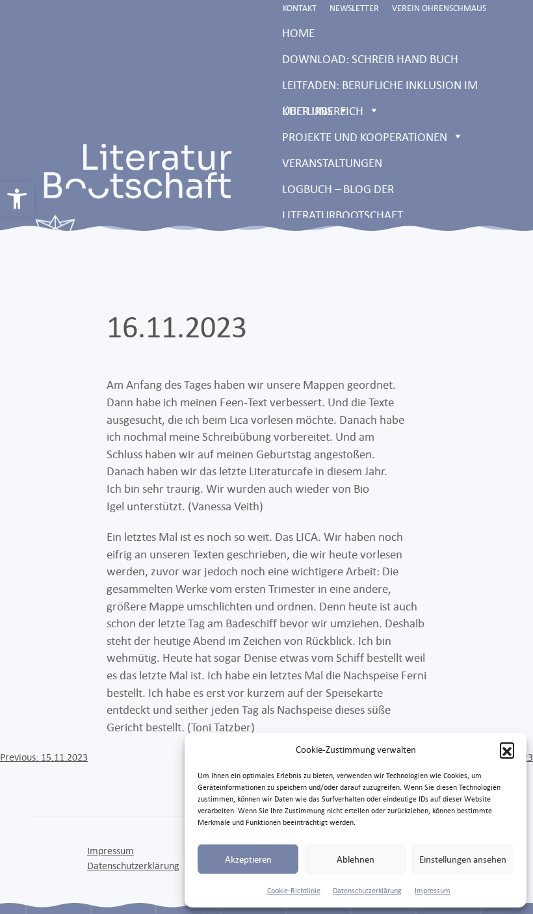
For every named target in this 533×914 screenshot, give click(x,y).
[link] (17, 199)
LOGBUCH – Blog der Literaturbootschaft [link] (342, 191)
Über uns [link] (307, 110)
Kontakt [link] (300, 8)
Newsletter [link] (354, 8)
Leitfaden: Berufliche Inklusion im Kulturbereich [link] (380, 87)
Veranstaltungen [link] (332, 162)
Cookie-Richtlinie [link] (293, 890)
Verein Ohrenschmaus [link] (439, 8)
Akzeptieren (248, 859)
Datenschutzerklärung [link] (367, 890)
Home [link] (298, 32)
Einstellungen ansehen (462, 859)
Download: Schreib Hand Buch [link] (370, 58)
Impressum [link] (432, 890)
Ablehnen (355, 859)
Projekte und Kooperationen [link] (364, 136)
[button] (507, 749)
